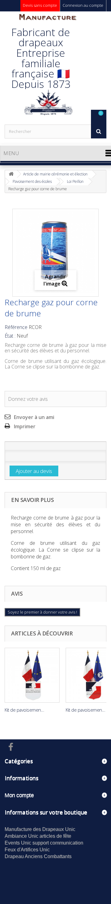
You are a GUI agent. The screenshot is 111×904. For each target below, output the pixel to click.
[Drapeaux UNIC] (48, 68)
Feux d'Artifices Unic (27, 849)
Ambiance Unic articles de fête (38, 836)
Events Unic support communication (44, 842)
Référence (16, 327)
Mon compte (19, 795)
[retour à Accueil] (11, 174)
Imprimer (24, 426)
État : (10, 335)
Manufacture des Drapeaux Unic (40, 829)
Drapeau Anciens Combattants (38, 856)
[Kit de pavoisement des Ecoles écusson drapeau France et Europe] (32, 675)
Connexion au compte (83, 5)
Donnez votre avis (28, 399)
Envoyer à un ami (34, 417)
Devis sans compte (40, 5)
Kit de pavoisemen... (24, 710)
